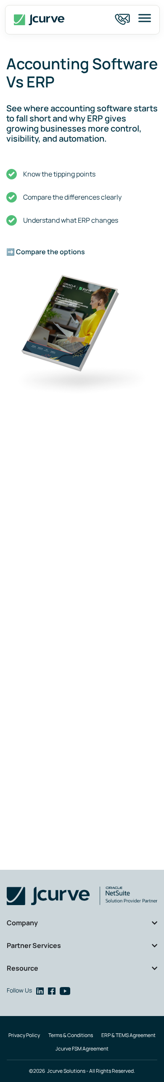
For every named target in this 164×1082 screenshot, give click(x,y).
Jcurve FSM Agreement (82, 1048)
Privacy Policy (24, 1035)
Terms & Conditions (70, 1035)
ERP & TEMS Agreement (128, 1035)
